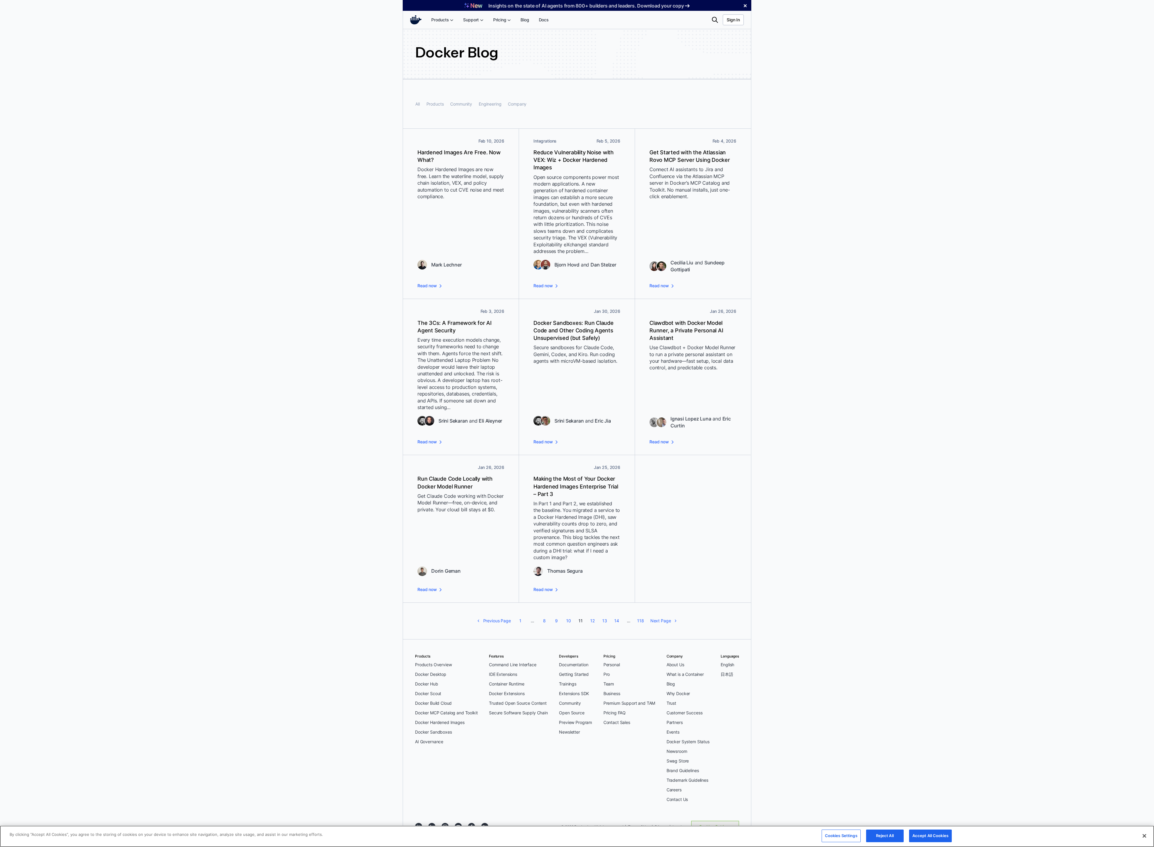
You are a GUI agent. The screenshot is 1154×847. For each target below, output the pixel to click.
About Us (675, 664)
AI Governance (429, 741)
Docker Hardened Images (440, 722)
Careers (674, 789)
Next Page (660, 620)
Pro (606, 674)
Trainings (567, 683)
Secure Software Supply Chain (518, 712)
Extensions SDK (574, 693)
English (727, 664)
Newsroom (677, 751)
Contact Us (677, 799)
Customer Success (685, 712)
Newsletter (569, 732)
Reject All (885, 835)
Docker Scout (428, 693)
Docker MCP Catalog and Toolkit (446, 712)
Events (673, 732)
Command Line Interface (512, 664)
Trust (671, 703)
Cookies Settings (841, 835)
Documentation (573, 664)
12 (592, 620)
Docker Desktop (430, 674)
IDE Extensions (503, 674)
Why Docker (678, 693)
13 (604, 620)
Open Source (571, 712)
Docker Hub (426, 683)
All (417, 103)
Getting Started (574, 674)
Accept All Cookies (930, 835)
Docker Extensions (506, 693)
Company (517, 103)
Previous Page (497, 620)
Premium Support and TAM (629, 703)
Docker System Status (688, 741)
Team (608, 683)
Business (611, 693)
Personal (611, 664)
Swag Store (678, 760)
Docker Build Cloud (433, 703)
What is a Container (685, 674)
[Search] (715, 20)
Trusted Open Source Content (518, 703)
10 (568, 620)
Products (435, 103)
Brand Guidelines (683, 770)
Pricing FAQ (614, 712)
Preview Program (575, 722)
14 (616, 620)
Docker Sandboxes (433, 732)
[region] (577, 836)
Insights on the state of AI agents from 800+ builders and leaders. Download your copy (586, 6)
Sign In (733, 19)
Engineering (490, 103)
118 (640, 620)
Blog (671, 683)
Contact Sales (616, 722)
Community (461, 103)
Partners (675, 722)
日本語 (727, 674)
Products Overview (433, 664)
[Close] (1144, 835)
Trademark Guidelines (687, 780)
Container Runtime (506, 683)
